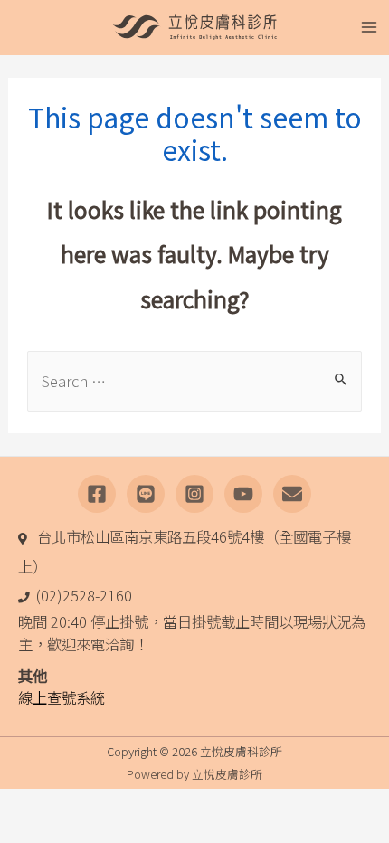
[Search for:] (194, 381)
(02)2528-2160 (83, 595)
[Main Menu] (368, 27)
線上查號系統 (61, 697)
